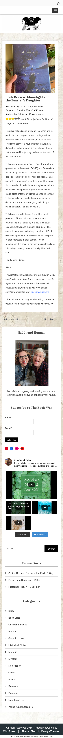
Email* (8, 428)
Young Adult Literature (20, 706)
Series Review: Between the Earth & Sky (31, 573)
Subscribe (41, 534)
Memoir (12, 651)
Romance (13, 693)
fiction (25, 114)
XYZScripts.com (46, 736)
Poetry (12, 679)
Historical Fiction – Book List (24, 586)
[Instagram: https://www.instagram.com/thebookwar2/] (17, 448)
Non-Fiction (14, 665)
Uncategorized (16, 699)
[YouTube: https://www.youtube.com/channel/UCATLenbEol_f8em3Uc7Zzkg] (22, 448)
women (41, 114)
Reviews (9, 114)
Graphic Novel (16, 638)
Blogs (11, 610)
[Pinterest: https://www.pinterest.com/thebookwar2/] (6, 448)
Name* (8, 417)
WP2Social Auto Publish (20, 736)
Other (11, 672)
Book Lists (14, 617)
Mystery (32, 114)
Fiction (12, 631)
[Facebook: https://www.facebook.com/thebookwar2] (11, 448)
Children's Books (17, 624)
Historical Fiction (34, 110)
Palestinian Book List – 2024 (24, 579)
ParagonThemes (50, 731)
